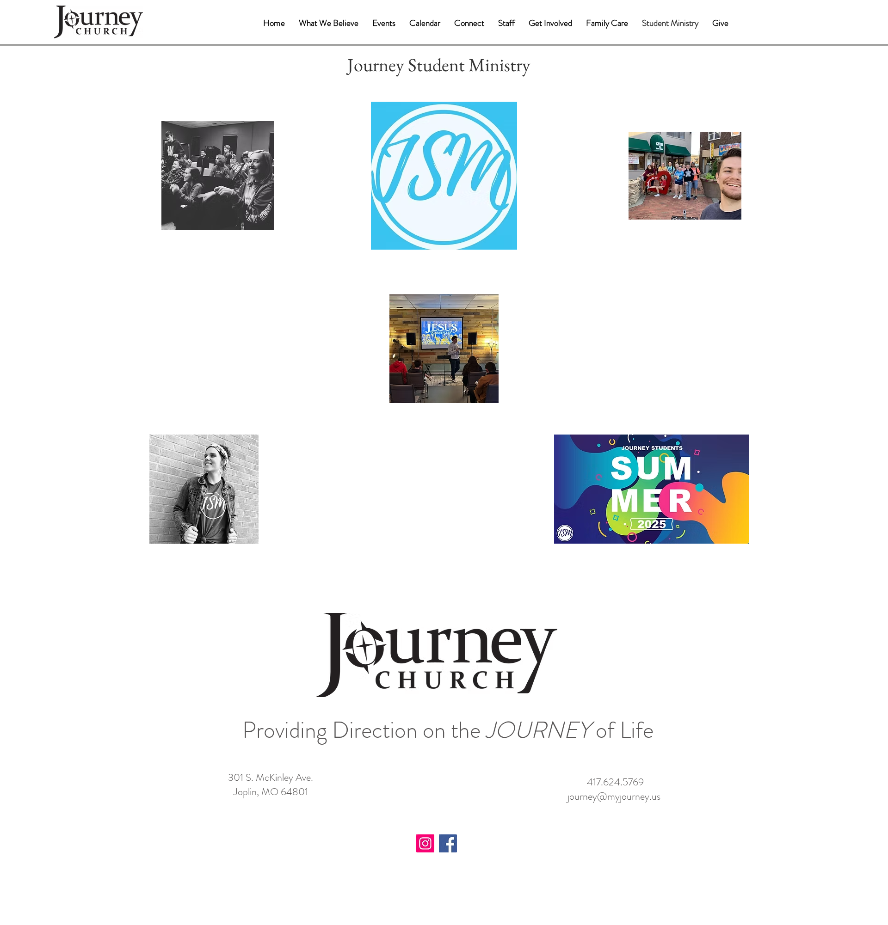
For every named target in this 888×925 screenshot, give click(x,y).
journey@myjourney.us (613, 796)
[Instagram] (425, 843)
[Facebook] (448, 843)
